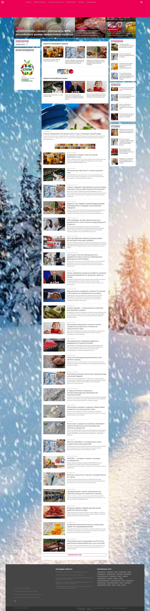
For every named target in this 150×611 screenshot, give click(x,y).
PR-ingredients (91, 2)
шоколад (119, 574)
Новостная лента (40, 2)
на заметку (127, 582)
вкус (123, 580)
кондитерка (122, 572)
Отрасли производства (120, 608)
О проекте (108, 608)
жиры (121, 582)
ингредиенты (101, 574)
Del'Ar (109, 585)
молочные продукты (104, 580)
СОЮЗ (119, 576)
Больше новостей (74, 554)
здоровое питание (112, 582)
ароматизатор (102, 578)
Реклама (81, 2)
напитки (125, 576)
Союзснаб (110, 572)
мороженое (127, 574)
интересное (113, 576)
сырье (129, 572)
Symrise (110, 578)
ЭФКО (115, 572)
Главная (28, 2)
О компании (81, 609)
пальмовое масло (103, 576)
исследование (111, 574)
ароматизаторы (115, 580)
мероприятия (101, 585)
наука (120, 578)
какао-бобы (129, 580)
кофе (118, 585)
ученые (115, 578)
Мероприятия (71, 2)
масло (123, 585)
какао (114, 585)
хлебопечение (102, 582)
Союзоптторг (101, 572)
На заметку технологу (56, 2)
